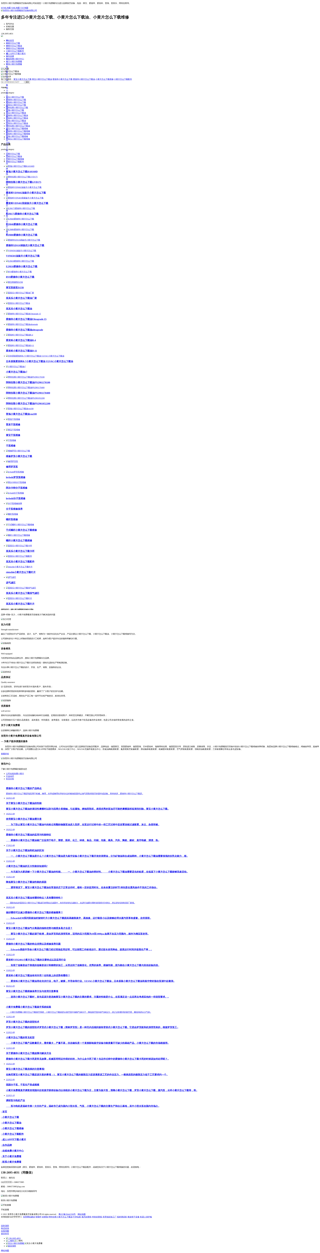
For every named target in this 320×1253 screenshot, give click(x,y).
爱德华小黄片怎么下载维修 (18, 131)
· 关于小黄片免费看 (11, 1156)
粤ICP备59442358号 (67, 1214)
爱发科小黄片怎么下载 (16, 102)
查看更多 (5, 754)
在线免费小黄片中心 (15, 59)
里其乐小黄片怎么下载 (16, 105)
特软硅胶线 (97, 1217)
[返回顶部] (11, 1246)
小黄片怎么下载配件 (15, 51)
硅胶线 (45, 1217)
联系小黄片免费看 (14, 64)
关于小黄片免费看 (14, 61)
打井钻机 (77, 1217)
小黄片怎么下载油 (14, 46)
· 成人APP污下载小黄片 (13, 1139)
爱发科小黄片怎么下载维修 (18, 134)
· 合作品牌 (6, 1145)
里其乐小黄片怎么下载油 (17, 123)
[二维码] (10, 1241)
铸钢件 (39, 1217)
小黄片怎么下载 (13, 43)
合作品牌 (10, 56)
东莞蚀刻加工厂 (109, 1217)
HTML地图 (6, 8)
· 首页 (4, 1111)
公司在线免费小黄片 (15, 774)
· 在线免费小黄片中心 (12, 1150)
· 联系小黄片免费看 (11, 1162)
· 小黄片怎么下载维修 (12, 1128)
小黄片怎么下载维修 (15, 48)
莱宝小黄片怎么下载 (23, 79)
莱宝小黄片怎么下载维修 (17, 128)
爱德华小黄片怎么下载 (62, 79)
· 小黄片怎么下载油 (11, 1122)
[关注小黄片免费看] (15, 1243)
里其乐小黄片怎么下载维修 (18, 139)
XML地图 (15, 8)
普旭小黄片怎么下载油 (16, 121)
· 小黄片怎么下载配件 (12, 1134)
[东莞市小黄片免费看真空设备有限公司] (19, 10)
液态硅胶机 (87, 1217)
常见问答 (10, 779)
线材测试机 (122, 1217)
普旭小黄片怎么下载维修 (17, 136)
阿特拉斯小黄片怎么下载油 (18, 126)
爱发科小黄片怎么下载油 (17, 118)
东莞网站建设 (29, 1217)
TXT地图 (24, 8)
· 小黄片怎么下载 (10, 1117)
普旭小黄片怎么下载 (15, 110)
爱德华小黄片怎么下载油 (84, 79)
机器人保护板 (146, 1217)
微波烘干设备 (134, 1217)
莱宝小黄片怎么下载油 (42, 79)
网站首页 (10, 40)
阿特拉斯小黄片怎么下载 (17, 107)
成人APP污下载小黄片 (8, 147)
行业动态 (10, 776)
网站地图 (82, 1214)
